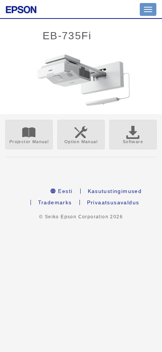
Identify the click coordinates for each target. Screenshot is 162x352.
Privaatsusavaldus (113, 202)
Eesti (64, 191)
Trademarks (55, 202)
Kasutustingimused (115, 191)
